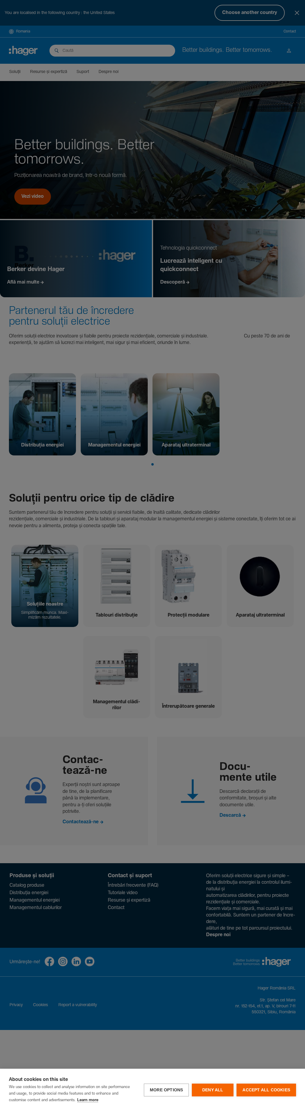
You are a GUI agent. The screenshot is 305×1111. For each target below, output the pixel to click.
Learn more (87, 1100)
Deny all (212, 1090)
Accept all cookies (266, 1090)
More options (166, 1090)
